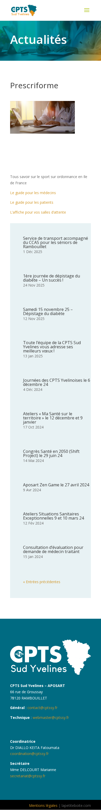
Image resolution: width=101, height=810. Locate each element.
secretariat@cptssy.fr (27, 775)
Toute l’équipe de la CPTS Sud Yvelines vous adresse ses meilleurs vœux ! (52, 347)
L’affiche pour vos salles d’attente (38, 212)
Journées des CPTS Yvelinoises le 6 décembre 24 (56, 382)
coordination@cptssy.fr (29, 753)
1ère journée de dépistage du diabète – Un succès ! (51, 278)
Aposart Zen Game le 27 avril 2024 (56, 485)
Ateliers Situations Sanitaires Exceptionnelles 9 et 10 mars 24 (53, 516)
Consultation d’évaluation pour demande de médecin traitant (53, 549)
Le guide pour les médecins (33, 192)
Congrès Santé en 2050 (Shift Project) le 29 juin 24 (51, 453)
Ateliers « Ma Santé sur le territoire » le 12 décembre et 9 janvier (53, 418)
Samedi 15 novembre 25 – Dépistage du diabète (48, 311)
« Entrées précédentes (41, 581)
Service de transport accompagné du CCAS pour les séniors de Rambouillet (55, 242)
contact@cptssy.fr (41, 707)
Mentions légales (43, 805)
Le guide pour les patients (31, 202)
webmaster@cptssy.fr (51, 717)
